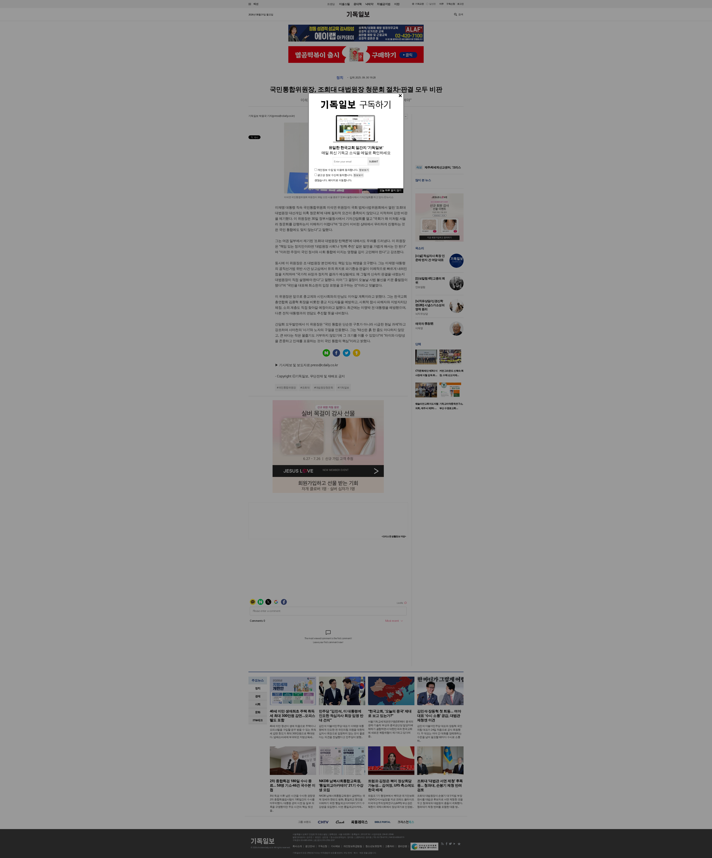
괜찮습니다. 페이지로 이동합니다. (333, 180)
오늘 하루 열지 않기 (390, 190)
